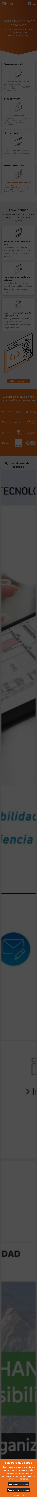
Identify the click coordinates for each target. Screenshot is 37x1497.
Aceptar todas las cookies (18, 1490)
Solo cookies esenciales (18, 1484)
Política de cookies (18, 1495)
